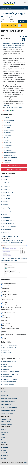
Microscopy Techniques (10, 157)
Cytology (6, 137)
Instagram (5, 455)
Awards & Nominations (14, 165)
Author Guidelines (6, 419)
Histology (6, 147)
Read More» (6, 105)
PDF (12, 110)
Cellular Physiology (9, 130)
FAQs (2, 440)
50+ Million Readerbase (14, 169)
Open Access (5, 432)
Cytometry (6, 140)
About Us (3, 429)
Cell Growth (7, 122)
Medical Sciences (6, 404)
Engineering (4, 395)
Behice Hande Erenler (14, 51)
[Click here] (8, 3)
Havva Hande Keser (10, 53)
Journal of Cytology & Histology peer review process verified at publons (14, 259)
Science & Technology (7, 414)
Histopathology (8, 150)
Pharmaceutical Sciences (8, 410)
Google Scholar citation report (10, 236)
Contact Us (4, 434)
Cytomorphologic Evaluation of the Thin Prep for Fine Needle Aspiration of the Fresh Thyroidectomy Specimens (13, 45)
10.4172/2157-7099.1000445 (14, 107)
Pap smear (7, 162)
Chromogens (7, 132)
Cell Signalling (7, 125)
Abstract (6, 110)
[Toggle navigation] (24, 3)
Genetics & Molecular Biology (9, 398)
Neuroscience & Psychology (9, 407)
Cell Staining (7, 127)
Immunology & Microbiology (8, 401)
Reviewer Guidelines (6, 424)
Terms (3, 437)
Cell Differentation (9, 120)
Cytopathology (8, 142)
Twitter (4, 450)
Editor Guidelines (5, 421)
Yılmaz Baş (12, 49)
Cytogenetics (7, 135)
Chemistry (4, 392)
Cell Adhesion (7, 117)
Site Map (3, 442)
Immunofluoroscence (9, 155)
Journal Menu (6, 8)
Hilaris (25, 462)
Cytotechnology (8, 145)
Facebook (5, 447)
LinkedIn (4, 453)
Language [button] (22, 21)
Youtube (5, 458)
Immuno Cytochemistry (10, 152)
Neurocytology (8, 160)
